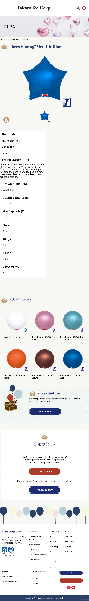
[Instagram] (69, 587)
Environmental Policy (10, 581)
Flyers (52, 557)
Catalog (5, 571)
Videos (52, 567)
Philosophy (69, 541)
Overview (68, 536)
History (68, 546)
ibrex (8, 26)
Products (32, 531)
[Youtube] (73, 587)
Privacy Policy (7, 576)
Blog (35, 578)
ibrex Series (54, 552)
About (67, 531)
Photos (52, 536)
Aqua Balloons (35, 544)
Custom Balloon (39, 571)
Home (3, 39)
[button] (78, 8)
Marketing (54, 546)
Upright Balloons (35, 549)
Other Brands (34, 559)
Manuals (53, 562)
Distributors (69, 552)
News (35, 583)
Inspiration (54, 531)
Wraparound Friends (37, 554)
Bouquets (53, 541)
